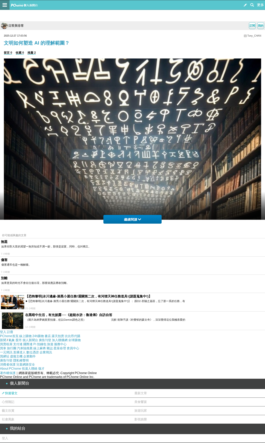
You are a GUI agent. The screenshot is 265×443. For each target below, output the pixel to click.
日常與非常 (16, 25)
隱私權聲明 (21, 360)
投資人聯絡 (29, 368)
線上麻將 (39, 348)
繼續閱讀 (130, 219)
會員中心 (73, 348)
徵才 (41, 368)
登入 (3, 332)
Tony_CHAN (254, 35)
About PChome (10, 368)
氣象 (12, 340)
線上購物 (25, 336)
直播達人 (19, 352)
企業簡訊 (46, 352)
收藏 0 (20, 52)
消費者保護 (8, 364)
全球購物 (74, 340)
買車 (3, 348)
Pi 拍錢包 (39, 344)
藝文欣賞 (8, 410)
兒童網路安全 (25, 364)
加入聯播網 (60, 340)
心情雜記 (8, 402)
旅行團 (11, 348)
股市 (19, 340)
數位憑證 (32, 352)
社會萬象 (8, 419)
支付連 (18, 344)
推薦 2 (32, 52)
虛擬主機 (16, 356)
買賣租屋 (6, 344)
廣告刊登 (45, 340)
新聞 (3, 340)
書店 (48, 336)
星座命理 (60, 348)
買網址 (4, 356)
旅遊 (50, 344)
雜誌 (50, 348)
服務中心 (60, 344)
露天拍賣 (58, 336)
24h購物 (38, 336)
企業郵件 (29, 356)
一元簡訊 (6, 352)
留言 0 (8, 52)
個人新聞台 (30, 340)
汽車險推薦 (25, 348)
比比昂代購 (72, 336)
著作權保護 (8, 373)
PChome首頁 (9, 336)
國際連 (28, 344)
